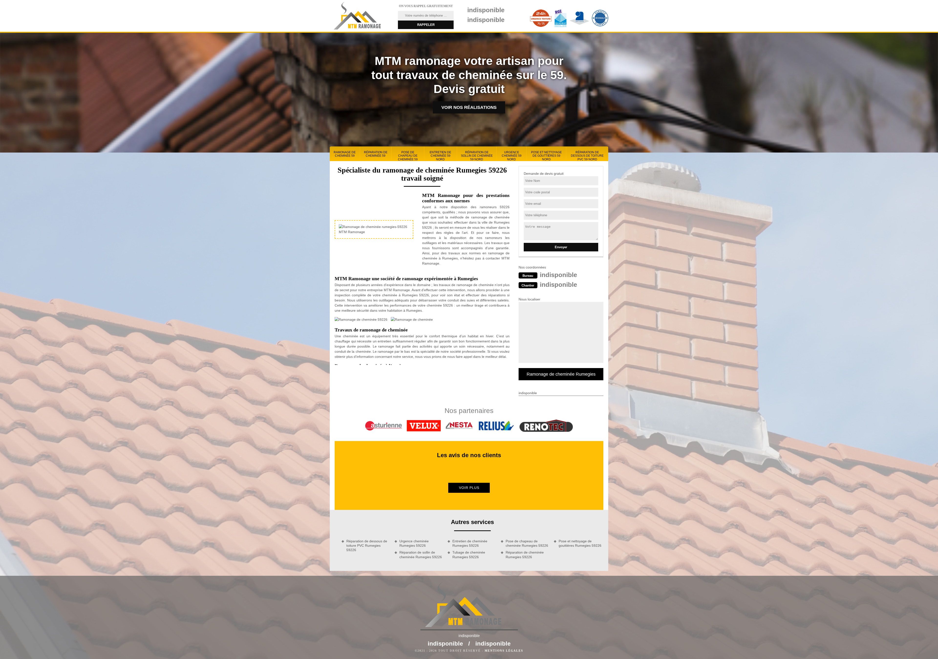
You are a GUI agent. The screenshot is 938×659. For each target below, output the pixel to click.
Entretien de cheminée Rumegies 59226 (469, 543)
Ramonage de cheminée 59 (345, 154)
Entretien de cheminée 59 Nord (440, 156)
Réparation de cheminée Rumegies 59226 (525, 554)
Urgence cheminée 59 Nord (512, 156)
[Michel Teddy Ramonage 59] (361, 16)
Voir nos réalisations (469, 107)
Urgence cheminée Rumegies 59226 (414, 543)
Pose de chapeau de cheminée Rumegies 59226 (527, 543)
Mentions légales (504, 650)
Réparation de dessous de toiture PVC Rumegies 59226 (366, 545)
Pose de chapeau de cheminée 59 (408, 156)
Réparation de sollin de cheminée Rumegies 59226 (420, 554)
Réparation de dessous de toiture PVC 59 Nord (587, 156)
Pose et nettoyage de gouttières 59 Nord (546, 156)
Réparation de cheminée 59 (375, 154)
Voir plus (469, 488)
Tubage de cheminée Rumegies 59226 (468, 554)
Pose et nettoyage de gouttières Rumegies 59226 (580, 543)
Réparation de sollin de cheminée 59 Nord (477, 156)
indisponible (485, 10)
